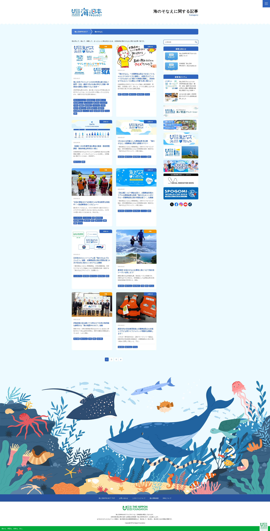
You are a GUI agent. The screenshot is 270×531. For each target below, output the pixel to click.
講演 (149, 157)
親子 (119, 94)
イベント (85, 111)
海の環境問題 (78, 111)
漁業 (75, 113)
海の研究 (96, 111)
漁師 (102, 111)
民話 (89, 108)
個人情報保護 (154, 498)
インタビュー (87, 218)
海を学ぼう (88, 105)
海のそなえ (83, 108)
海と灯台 (96, 103)
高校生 (81, 105)
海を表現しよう (78, 103)
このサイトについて (138, 498)
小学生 (103, 105)
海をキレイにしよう (79, 100)
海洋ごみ (94, 108)
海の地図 (76, 339)
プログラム (96, 105)
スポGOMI (104, 103)
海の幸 (76, 108)
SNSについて (167, 498)
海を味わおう (91, 100)
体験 (105, 220)
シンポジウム (88, 103)
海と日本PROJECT (81, 32)
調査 (83, 162)
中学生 (76, 105)
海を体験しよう (100, 100)
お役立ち (125, 94)
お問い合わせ (123, 498)
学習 (90, 339)
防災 (107, 276)
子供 (91, 111)
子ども (107, 111)
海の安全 (121, 157)
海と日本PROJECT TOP (107, 498)
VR (93, 218)
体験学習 (101, 108)
